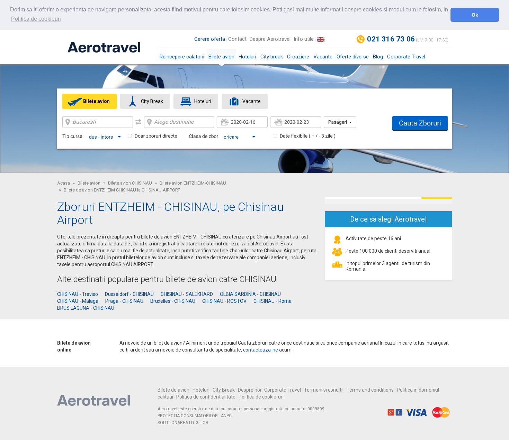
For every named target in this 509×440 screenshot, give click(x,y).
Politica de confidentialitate (205, 397)
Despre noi (249, 390)
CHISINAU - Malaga (77, 301)
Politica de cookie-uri (261, 397)
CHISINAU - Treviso (77, 294)
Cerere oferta (209, 39)
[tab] (89, 101)
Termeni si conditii (323, 390)
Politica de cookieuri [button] (36, 19)
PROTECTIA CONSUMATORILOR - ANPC (195, 415)
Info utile (304, 39)
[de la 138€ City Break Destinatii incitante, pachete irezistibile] (388, 200)
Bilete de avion (173, 390)
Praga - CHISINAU (124, 301)
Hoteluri (247, 57)
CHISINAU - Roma (272, 301)
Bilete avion (221, 57)
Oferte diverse (353, 57)
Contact (237, 39)
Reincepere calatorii (182, 57)
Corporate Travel (406, 57)
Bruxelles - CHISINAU (172, 301)
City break (271, 57)
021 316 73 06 (391, 39)
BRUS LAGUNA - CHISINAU (85, 308)
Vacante (322, 57)
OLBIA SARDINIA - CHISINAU (250, 294)
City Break (224, 390)
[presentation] (89, 101)
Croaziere (298, 57)
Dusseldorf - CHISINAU (129, 294)
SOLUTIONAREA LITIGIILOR (183, 422)
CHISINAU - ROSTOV (224, 301)
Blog (378, 57)
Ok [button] (475, 15)
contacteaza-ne (260, 350)
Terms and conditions (370, 390)
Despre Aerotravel (270, 39)
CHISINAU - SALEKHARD (187, 294)
